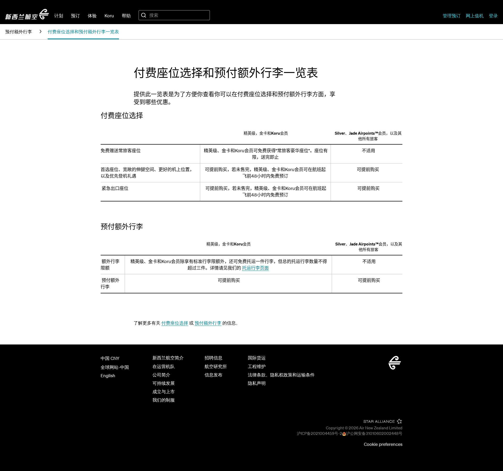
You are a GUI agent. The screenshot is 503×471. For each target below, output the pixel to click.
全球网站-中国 (115, 367)
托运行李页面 (255, 268)
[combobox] (174, 15)
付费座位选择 (174, 323)
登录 (493, 15)
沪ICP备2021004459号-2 (319, 433)
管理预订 (452, 15)
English (108, 375)
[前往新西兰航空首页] (27, 14)
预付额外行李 (208, 323)
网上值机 (475, 15)
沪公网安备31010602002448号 (374, 433)
